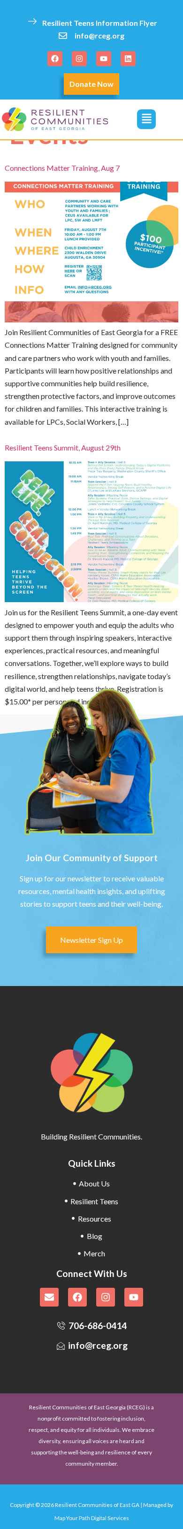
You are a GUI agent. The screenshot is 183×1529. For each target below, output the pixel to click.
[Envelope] (49, 1297)
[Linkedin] (128, 58)
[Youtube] (103, 58)
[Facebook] (54, 58)
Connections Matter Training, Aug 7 (62, 167)
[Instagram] (79, 58)
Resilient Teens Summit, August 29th (63, 447)
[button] (146, 119)
